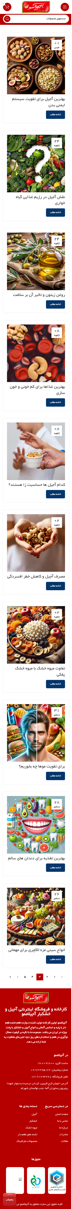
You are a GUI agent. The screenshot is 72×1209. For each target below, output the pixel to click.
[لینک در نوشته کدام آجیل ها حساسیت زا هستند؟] (36, 451)
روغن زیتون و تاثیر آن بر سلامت (39, 295)
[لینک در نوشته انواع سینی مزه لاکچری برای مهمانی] (36, 916)
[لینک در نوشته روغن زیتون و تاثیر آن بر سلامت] (36, 261)
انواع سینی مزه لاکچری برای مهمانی (36, 950)
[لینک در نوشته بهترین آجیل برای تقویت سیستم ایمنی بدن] (36, 65)
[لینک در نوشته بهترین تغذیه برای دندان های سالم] (36, 825)
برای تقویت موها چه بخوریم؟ (42, 766)
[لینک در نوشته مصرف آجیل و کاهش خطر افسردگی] (36, 543)
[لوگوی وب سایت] (36, 7)
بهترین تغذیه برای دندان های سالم (36, 858)
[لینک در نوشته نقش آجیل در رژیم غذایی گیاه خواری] (36, 163)
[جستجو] (7, 19)
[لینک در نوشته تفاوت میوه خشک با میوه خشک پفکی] (36, 635)
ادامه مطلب (55, 114)
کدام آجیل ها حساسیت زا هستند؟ (37, 485)
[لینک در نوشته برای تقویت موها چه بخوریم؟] (36, 733)
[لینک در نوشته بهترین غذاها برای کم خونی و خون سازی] (36, 353)
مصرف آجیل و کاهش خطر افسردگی (36, 577)
